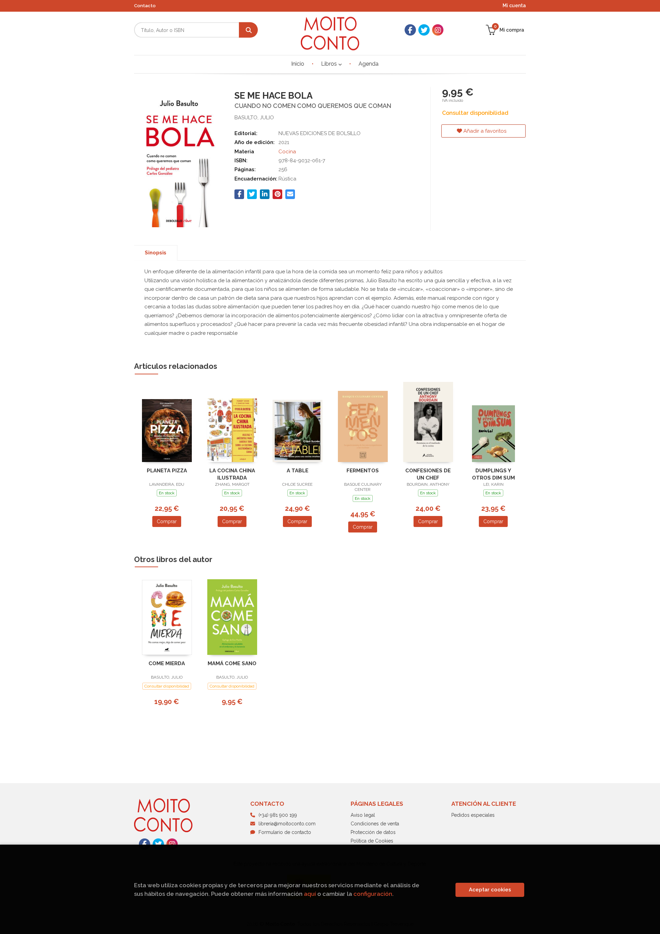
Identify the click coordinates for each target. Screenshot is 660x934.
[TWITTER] (424, 30)
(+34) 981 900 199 (277, 815)
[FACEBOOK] (410, 30)
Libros (329, 64)
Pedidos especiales (473, 815)
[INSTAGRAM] (437, 30)
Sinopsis (155, 253)
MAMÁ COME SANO (232, 663)
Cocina (287, 152)
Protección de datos (373, 832)
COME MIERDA (166, 663)
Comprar (167, 521)
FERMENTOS (362, 471)
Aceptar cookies (490, 890)
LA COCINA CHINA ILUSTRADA (232, 474)
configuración (372, 893)
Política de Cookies (372, 841)
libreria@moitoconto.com (287, 823)
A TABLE (297, 471)
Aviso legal (363, 815)
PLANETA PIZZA (167, 471)
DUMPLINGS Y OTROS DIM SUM (493, 474)
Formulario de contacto (284, 832)
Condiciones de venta (375, 823)
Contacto (145, 5)
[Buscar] (248, 30)
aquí (310, 893)
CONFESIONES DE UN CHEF (428, 474)
